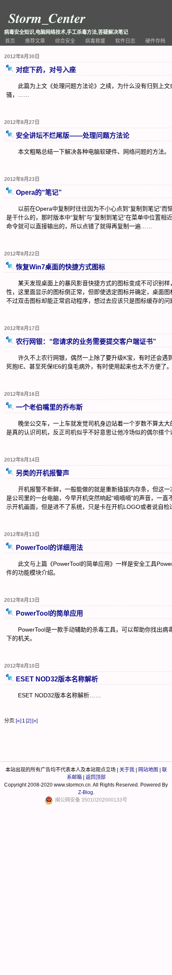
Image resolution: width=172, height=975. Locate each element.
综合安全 (65, 41)
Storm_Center (46, 17)
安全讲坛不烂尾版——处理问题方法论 (72, 135)
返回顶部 (96, 777)
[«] (18, 721)
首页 (10, 41)
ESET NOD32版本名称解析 (57, 679)
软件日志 (125, 41)
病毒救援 (95, 41)
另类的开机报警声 (42, 473)
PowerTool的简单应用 (49, 613)
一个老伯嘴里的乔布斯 (49, 407)
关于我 (126, 770)
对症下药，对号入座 (46, 69)
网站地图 (148, 770)
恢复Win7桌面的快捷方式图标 (60, 267)
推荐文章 (35, 41)
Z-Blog (85, 792)
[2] (28, 721)
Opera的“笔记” (39, 192)
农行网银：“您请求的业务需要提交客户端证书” (86, 341)
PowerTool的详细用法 (49, 547)
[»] (35, 721)
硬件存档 (155, 41)
